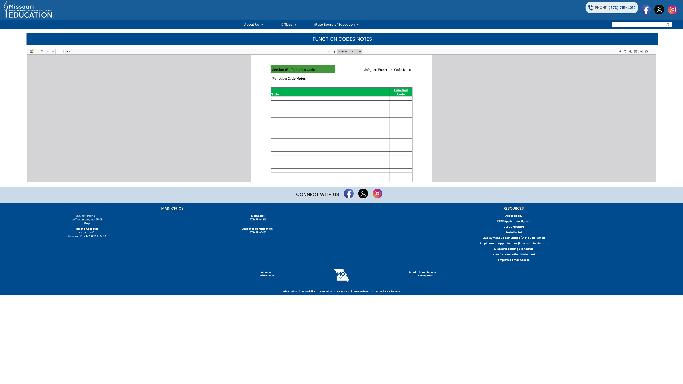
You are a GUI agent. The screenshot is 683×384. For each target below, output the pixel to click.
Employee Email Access (514, 260)
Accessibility (513, 216)
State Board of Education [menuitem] (333, 25)
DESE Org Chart (514, 227)
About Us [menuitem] (250, 25)
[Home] (172, 10)
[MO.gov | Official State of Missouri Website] (341, 275)
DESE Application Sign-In (513, 221)
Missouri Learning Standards (513, 249)
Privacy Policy (290, 291)
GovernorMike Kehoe (267, 274)
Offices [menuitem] (285, 25)
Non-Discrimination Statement (514, 254)
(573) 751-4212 (622, 7)
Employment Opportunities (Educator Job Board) (514, 243)
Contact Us (343, 291)
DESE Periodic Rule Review (387, 291)
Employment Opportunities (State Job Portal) (514, 238)
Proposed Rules (361, 291)
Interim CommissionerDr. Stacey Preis (423, 274)
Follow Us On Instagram (674, 9)
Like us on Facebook (647, 9)
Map (87, 223)
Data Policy (326, 291)
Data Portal (514, 232)
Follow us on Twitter (661, 9)
